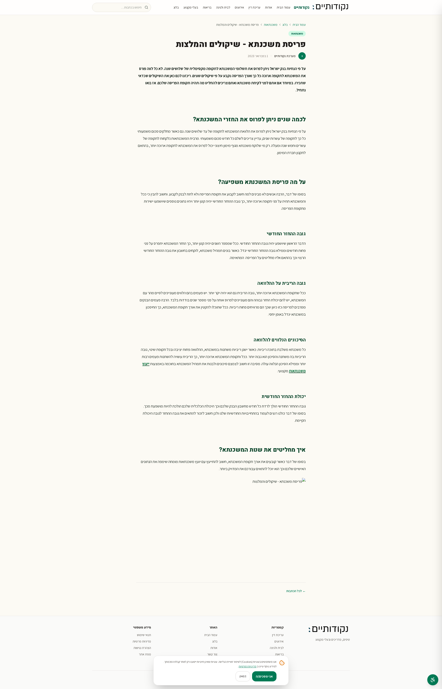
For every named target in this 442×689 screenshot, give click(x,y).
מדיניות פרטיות (142, 641)
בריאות (207, 7)
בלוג (176, 7)
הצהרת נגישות (142, 648)
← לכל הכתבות (296, 591)
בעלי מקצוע (190, 7)
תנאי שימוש (144, 635)
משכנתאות (270, 25)
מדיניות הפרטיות (247, 666)
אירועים (239, 7)
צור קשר (212, 654)
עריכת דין (254, 7)
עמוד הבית (283, 7)
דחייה (242, 676)
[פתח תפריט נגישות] (432, 679)
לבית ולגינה (223, 7)
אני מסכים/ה (264, 676)
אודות (268, 7)
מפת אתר (145, 654)
